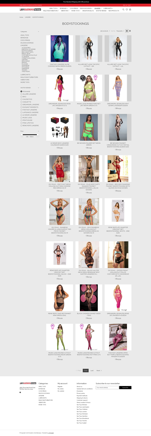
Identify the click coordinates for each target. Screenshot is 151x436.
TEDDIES (24, 70)
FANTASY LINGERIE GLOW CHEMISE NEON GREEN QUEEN (59, 65)
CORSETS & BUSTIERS (28, 58)
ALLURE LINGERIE (29, 94)
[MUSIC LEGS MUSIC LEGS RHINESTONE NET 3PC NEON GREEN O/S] (88, 88)
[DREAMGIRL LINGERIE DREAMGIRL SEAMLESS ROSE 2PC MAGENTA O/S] (59, 88)
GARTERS (25, 59)
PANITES (24, 62)
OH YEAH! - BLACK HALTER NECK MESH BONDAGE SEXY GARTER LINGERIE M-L (89, 272)
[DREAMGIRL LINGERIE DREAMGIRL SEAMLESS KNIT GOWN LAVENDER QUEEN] (118, 88)
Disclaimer (80, 391)
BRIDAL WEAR (26, 53)
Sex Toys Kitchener (82, 414)
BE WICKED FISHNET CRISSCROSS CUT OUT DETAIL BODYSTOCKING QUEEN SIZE (118, 145)
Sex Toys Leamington (83, 407)
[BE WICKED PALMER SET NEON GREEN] (88, 127)
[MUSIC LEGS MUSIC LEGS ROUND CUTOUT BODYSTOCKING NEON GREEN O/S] (59, 337)
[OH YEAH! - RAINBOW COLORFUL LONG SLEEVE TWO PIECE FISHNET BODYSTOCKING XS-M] (59, 211)
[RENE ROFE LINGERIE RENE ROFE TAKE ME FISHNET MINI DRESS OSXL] (59, 297)
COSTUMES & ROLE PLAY (29, 55)
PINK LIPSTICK (28, 123)
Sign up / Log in (127, 5)
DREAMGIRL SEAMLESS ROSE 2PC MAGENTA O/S (60, 104)
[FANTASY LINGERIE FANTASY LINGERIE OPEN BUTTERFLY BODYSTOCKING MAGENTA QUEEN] (118, 337)
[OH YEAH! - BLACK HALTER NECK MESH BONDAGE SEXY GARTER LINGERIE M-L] (88, 254)
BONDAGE (24, 38)
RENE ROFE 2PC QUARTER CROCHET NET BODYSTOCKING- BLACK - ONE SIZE (59, 273)
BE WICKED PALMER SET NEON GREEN (88, 144)
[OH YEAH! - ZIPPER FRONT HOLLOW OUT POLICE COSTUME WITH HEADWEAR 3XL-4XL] (118, 254)
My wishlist (61, 391)
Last (92, 370)
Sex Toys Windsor (82, 404)
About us (79, 386)
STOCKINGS (25, 67)
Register (60, 386)
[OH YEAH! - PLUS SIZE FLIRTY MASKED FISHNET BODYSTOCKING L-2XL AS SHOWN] (88, 168)
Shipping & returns (82, 398)
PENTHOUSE (27, 120)
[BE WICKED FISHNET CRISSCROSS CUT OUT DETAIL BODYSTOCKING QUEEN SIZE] (118, 127)
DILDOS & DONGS (27, 43)
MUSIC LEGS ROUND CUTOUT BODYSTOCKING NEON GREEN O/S (59, 354)
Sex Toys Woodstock (83, 418)
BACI (24, 97)
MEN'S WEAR (26, 61)
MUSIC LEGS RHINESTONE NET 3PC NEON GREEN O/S (88, 104)
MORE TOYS (25, 82)
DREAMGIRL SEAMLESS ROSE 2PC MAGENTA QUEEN (118, 314)
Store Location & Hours (83, 402)
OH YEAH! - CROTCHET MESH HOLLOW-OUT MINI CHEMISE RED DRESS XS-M (60, 186)
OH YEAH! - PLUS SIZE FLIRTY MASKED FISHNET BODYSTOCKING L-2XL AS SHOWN (89, 187)
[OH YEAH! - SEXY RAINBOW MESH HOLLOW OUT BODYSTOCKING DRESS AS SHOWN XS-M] (88, 211)
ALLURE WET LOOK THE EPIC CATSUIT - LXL (118, 65)
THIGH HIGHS (26, 71)
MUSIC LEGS (27, 117)
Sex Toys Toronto (82, 420)
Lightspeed (51, 433)
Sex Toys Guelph (82, 423)
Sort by (113, 31)
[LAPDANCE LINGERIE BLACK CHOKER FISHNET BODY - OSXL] (88, 297)
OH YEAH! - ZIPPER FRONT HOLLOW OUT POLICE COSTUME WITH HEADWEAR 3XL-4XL (118, 273)
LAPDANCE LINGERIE (30, 112)
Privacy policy (81, 393)
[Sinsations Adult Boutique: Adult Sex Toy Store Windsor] (30, 9)
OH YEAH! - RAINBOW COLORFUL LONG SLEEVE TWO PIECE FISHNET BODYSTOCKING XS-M (59, 230)
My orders (61, 389)
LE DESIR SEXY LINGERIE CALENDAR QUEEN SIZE (60, 144)
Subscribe (125, 387)
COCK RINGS (74, 8)
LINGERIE (28, 17)
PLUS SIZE (25, 64)
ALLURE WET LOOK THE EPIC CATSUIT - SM (89, 65)
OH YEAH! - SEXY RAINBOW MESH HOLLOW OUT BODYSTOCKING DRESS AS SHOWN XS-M (89, 230)
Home (21, 17)
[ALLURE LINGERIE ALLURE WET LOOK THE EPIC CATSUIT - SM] (88, 48)
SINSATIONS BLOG (88, 11)
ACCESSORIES (26, 47)
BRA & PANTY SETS (27, 52)
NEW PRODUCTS (114, 11)
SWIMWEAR (25, 68)
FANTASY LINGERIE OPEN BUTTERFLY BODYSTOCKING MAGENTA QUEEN (118, 354)
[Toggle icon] (123, 9)
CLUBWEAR (25, 56)
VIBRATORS (25, 80)
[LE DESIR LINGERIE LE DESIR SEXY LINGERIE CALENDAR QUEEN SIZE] (59, 127)
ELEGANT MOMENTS (30, 107)
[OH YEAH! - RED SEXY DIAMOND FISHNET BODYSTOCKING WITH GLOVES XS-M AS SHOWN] (118, 168)
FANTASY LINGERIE (30, 110)
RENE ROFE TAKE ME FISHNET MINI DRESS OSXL (59, 314)
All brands (26, 91)
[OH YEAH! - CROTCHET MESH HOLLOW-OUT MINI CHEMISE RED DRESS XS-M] (59, 168)
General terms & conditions (85, 389)
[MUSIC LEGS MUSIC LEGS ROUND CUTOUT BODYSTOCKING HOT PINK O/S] (88, 337)
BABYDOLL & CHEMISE (29, 49)
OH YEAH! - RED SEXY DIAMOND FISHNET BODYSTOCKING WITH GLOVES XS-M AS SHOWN (118, 186)
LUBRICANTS (25, 74)
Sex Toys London (82, 411)
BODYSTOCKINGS (27, 50)
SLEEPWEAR (25, 65)
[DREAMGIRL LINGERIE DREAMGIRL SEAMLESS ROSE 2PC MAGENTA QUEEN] (118, 297)
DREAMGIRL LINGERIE (31, 104)
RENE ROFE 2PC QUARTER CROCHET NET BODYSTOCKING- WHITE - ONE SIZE (118, 230)
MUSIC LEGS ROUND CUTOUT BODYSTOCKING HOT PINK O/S (88, 354)
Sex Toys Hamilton (82, 416)
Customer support (82, 400)
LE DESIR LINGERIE (30, 115)
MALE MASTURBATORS (29, 77)
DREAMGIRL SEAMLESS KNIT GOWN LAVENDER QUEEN (118, 104)
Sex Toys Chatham (82, 409)
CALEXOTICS (27, 99)
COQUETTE (27, 102)
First (85, 370)
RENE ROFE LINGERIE (31, 125)
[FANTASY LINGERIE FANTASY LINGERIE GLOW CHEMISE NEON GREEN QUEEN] (59, 48)
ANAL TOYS (25, 35)
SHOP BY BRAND (101, 11)
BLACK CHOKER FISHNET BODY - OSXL (89, 314)
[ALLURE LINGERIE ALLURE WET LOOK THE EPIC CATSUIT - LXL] (118, 48)
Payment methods (82, 395)
